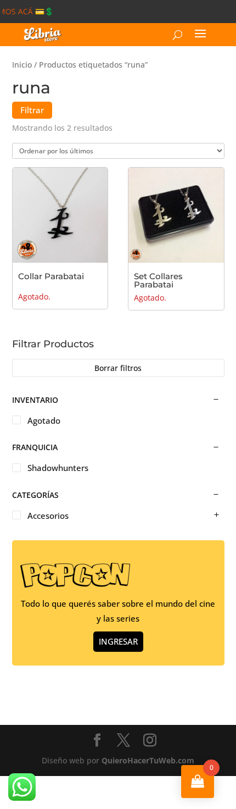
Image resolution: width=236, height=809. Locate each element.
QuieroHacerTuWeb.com (148, 760)
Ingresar (118, 641)
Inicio (22, 64)
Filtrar (32, 109)
